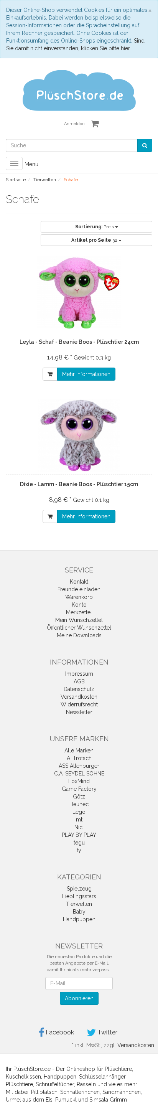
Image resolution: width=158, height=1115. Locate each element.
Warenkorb (79, 597)
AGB (79, 681)
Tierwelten (79, 904)
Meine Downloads (79, 635)
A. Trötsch (79, 758)
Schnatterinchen (80, 1092)
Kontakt (79, 582)
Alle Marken (79, 750)
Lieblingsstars (79, 896)
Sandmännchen (121, 1092)
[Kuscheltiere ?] (79, 90)
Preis (95, 226)
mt (79, 819)
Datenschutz (79, 689)
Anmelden (74, 123)
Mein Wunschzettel (79, 620)
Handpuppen (79, 919)
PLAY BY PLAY (79, 835)
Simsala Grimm (108, 1100)
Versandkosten (79, 697)
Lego (79, 812)
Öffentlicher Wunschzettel (79, 628)
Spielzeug (79, 889)
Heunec (79, 804)
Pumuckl (66, 1100)
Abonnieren (79, 998)
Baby (79, 912)
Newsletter (79, 712)
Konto (79, 605)
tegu (79, 843)
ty (79, 850)
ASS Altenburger (79, 766)
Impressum (79, 674)
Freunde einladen (79, 589)
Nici (79, 827)
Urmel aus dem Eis (29, 1100)
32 (94, 240)
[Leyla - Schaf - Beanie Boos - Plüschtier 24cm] (79, 293)
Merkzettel (79, 612)
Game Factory (79, 789)
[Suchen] (144, 145)
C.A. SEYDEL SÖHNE (79, 773)
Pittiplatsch (44, 1092)
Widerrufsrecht (79, 704)
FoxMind (79, 781)
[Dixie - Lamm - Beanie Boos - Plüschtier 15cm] (79, 435)
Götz (79, 796)
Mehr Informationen (86, 374)
